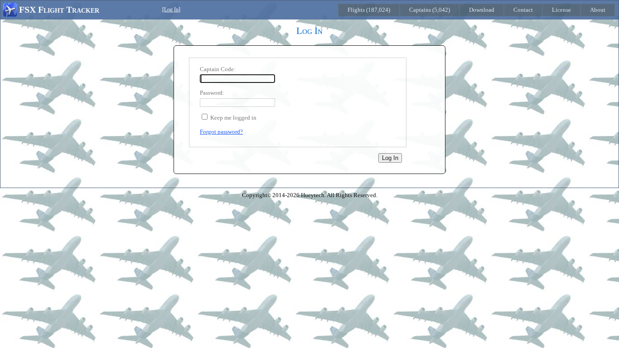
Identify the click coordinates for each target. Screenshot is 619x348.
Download (481, 9)
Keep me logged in (233, 117)
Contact (523, 9)
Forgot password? (221, 131)
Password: (212, 92)
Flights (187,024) (369, 9)
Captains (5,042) (429, 9)
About (597, 9)
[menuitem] (369, 10)
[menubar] (476, 10)
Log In (171, 10)
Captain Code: (218, 69)
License (561, 9)
